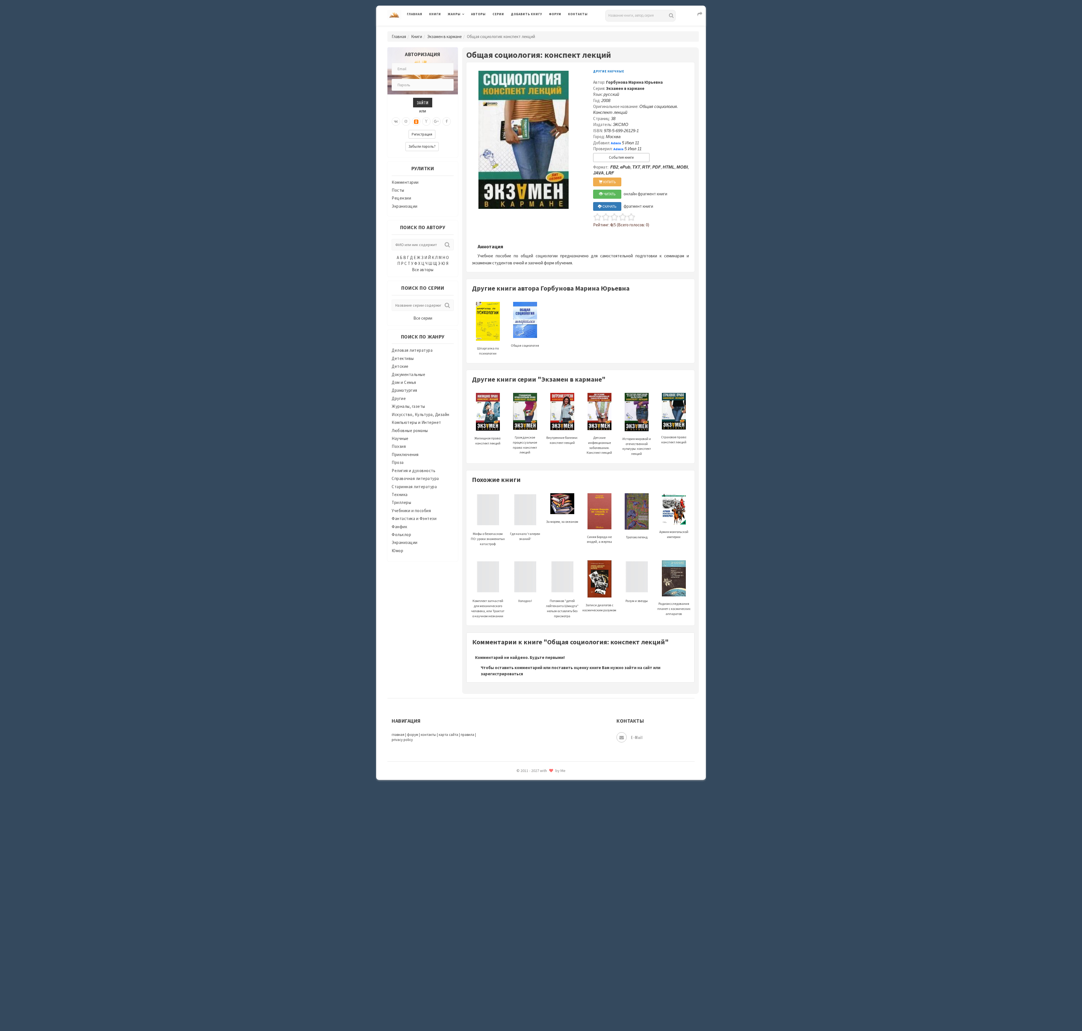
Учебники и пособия (411, 510)
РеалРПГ (519, 785)
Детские (400, 366)
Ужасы (517, 911)
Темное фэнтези (527, 886)
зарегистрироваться (502, 673)
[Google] (436, 121)
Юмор (397, 550)
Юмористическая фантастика (540, 1012)
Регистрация (422, 134)
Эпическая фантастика (533, 961)
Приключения (405, 454)
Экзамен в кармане (444, 36)
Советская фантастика (533, 835)
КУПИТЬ (609, 182)
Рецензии (401, 198)
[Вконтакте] (396, 121)
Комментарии (405, 182)
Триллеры (401, 502)
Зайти (423, 102)
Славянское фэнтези (531, 823)
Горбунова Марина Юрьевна (634, 82)
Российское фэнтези (531, 798)
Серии (498, 14)
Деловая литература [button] (467, 29)
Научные (400, 438)
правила (467, 734)
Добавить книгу (526, 14)
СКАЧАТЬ (609, 206)
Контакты (578, 14)
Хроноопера (522, 949)
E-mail (636, 737)
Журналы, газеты (408, 406)
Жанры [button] (454, 14)
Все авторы (422, 269)
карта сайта (448, 734)
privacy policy (402, 739)
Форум (555, 14)
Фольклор (401, 534)
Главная (414, 14)
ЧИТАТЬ (609, 194)
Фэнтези (519, 936)
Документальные (408, 374)
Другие (399, 398)
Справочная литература (415, 478)
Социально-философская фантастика (548, 860)
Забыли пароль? (422, 146)
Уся (514, 924)
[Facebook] (446, 121)
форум (412, 734)
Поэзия (399, 446)
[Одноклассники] (416, 121)
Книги (435, 14)
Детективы (403, 358)
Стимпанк (521, 873)
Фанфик (399, 526)
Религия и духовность (413, 470)
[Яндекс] (426, 121)
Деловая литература (531, 29)
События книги (621, 157)
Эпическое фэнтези (530, 974)
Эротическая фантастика (536, 986)
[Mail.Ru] (406, 121)
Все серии (422, 318)
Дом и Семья (404, 382)
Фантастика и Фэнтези (414, 518)
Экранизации (405, 206)
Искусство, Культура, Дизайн (420, 414)
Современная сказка (531, 848)
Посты (398, 190)
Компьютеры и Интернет (416, 422)
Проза (398, 462)
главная (398, 734)
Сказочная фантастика (533, 810)
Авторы (478, 14)
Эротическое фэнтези (533, 999)
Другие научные (608, 71)
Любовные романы (410, 430)
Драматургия (404, 390)
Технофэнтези (525, 899)
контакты (428, 734)
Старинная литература (414, 486)
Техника (400, 494)
